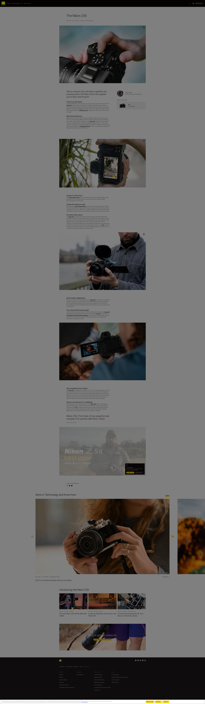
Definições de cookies (149, 701)
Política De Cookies (85, 702)
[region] (102, 702)
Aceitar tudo (166, 701)
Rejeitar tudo (158, 701)
